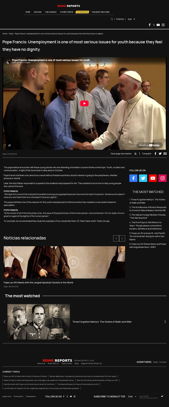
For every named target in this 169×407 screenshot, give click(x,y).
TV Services (82, 12)
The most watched (100, 12)
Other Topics (66, 12)
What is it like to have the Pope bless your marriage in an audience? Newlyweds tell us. (39, 380)
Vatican (37, 12)
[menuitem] (131, 19)
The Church (50, 12)
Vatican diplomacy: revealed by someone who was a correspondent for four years (82, 376)
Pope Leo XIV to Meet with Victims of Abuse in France (25, 376)
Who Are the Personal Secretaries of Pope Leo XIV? (97, 380)
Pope (28, 12)
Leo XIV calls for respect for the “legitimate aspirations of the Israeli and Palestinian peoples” (42, 388)
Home (4, 33)
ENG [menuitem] (130, 19)
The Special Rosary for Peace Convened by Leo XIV (78, 384)
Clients (120, 19)
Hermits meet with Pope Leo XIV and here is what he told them (29, 384)
